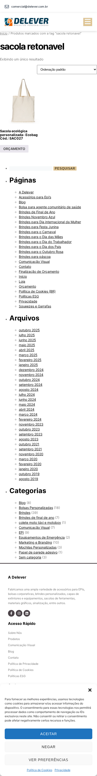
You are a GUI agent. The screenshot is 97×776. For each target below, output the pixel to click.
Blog (22, 202)
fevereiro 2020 (30, 464)
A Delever (26, 192)
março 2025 (28, 355)
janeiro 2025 (28, 365)
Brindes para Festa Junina (39, 227)
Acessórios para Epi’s (35, 197)
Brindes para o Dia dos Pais (40, 247)
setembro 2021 (30, 449)
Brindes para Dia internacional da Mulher (50, 222)
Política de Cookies (39, 770)
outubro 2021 (29, 444)
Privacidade (62, 770)
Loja (22, 281)
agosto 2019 (28, 479)
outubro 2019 (29, 474)
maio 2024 (27, 404)
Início (4, 33)
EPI (21, 532)
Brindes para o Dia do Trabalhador (45, 242)
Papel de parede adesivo (38, 552)
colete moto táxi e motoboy (40, 522)
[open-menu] (87, 22)
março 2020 (28, 459)
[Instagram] (19, 613)
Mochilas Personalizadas (38, 547)
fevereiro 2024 (30, 419)
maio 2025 (27, 345)
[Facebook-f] (11, 613)
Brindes (24, 513)
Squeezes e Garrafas (35, 306)
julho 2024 (27, 394)
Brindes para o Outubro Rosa (41, 252)
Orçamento (27, 286)
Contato (25, 266)
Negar (49, 747)
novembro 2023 (31, 424)
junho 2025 (27, 340)
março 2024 (28, 414)
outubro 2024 (29, 380)
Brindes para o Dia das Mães (41, 237)
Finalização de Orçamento (39, 271)
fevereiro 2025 (30, 360)
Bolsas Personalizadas (36, 508)
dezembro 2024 (31, 370)
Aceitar (48, 734)
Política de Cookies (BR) (37, 291)
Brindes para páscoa (35, 257)
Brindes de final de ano (36, 518)
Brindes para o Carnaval (37, 232)
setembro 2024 (30, 385)
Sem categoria (30, 557)
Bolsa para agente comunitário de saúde (50, 207)
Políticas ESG (29, 296)
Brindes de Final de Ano (37, 212)
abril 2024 (26, 409)
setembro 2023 (30, 434)
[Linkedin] (27, 613)
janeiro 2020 (28, 469)
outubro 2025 (29, 330)
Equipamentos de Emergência (42, 537)
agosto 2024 (28, 390)
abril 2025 (26, 350)
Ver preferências (48, 760)
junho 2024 (27, 399)
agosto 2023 (28, 439)
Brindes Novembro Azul (37, 217)
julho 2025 (27, 335)
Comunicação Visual (34, 262)
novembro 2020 (31, 454)
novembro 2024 (31, 375)
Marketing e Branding (35, 542)
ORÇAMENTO (14, 149)
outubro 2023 (29, 429)
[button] (90, 690)
